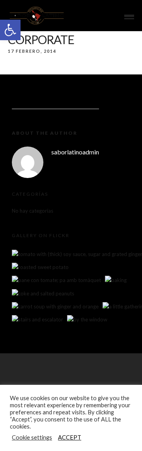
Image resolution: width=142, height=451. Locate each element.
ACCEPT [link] (69, 437)
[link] (10, 30)
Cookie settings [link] (32, 437)
